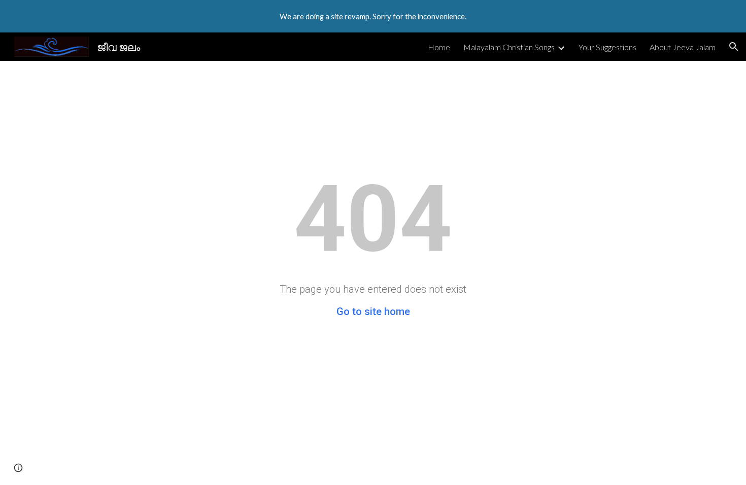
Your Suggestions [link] (607, 47)
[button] (734, 46)
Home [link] (439, 47)
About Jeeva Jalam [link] (683, 47)
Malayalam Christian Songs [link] (509, 47)
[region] (373, 16)
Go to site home (373, 311)
